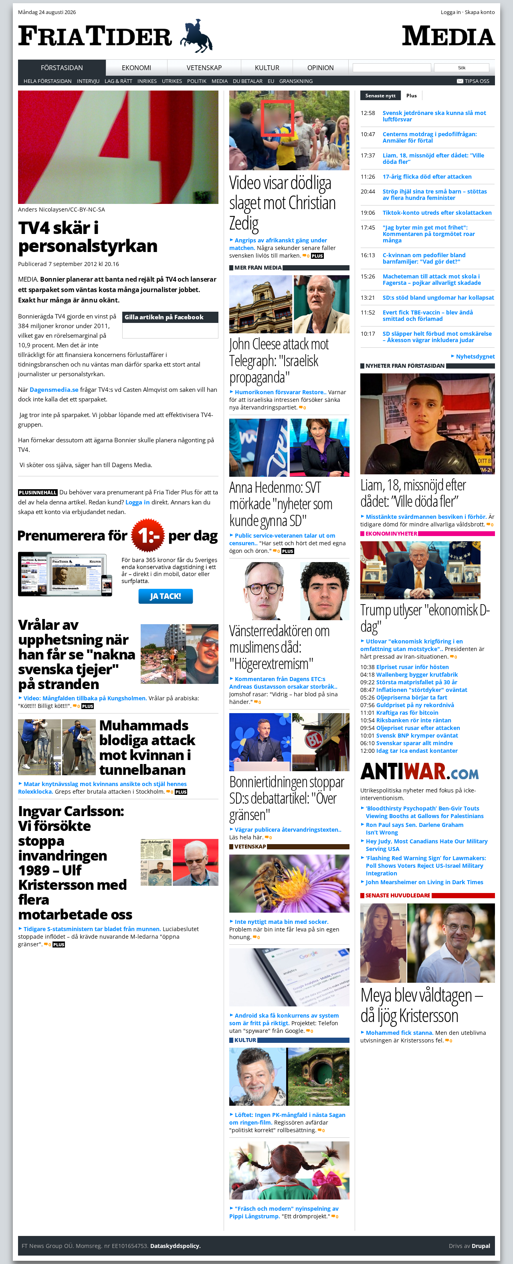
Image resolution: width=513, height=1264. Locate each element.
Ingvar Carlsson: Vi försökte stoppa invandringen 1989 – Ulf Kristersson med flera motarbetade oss (75, 862)
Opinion (320, 67)
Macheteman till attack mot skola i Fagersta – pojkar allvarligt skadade (432, 279)
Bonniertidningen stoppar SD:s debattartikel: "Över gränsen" (286, 797)
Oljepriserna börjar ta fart (411, 697)
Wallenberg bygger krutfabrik (417, 674)
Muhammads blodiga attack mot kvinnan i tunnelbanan (147, 746)
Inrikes (147, 81)
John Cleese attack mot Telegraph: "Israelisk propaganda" (279, 360)
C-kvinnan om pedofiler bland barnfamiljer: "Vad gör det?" (424, 258)
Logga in (137, 502)
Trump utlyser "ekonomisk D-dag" (425, 617)
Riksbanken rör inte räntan (413, 720)
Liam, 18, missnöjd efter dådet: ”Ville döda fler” (433, 158)
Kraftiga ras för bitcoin (407, 712)
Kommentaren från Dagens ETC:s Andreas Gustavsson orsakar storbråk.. (283, 682)
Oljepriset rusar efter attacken (418, 728)
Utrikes (172, 81)
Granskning (296, 81)
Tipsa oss (477, 81)
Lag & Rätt (118, 81)
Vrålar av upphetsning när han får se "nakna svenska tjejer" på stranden (76, 654)
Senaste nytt (383, 96)
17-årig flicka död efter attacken (427, 176)
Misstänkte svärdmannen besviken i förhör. (426, 516)
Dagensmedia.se (54, 389)
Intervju (88, 81)
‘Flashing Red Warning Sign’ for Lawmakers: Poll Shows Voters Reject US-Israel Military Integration (426, 865)
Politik (196, 81)
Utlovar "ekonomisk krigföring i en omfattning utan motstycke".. (411, 645)
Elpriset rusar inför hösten (412, 667)
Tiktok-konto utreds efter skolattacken (437, 212)
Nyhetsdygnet (475, 356)
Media (220, 81)
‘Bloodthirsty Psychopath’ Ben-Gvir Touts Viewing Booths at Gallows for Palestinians (425, 812)
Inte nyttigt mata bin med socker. (282, 921)
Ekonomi (136, 67)
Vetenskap (204, 67)
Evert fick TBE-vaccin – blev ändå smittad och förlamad (428, 315)
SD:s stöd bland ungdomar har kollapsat (438, 297)
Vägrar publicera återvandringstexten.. (288, 829)
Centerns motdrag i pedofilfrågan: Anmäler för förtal (430, 137)
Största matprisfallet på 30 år (416, 682)
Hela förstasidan (48, 81)
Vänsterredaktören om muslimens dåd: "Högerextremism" (279, 646)
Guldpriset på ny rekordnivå (415, 705)
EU (271, 81)
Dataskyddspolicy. (175, 1246)
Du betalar (248, 81)
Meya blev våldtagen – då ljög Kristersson (421, 1004)
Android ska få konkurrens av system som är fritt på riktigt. (284, 1019)
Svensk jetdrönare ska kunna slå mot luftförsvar (434, 116)
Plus (411, 96)
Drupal (481, 1246)
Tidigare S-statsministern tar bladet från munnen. (92, 929)
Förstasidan (62, 67)
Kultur (267, 67)
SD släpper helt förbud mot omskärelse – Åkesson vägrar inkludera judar (437, 337)
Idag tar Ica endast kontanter (417, 750)
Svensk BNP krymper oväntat (417, 735)
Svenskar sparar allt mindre (414, 743)
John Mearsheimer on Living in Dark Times (424, 882)
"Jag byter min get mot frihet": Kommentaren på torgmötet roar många (429, 234)
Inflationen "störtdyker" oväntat (421, 689)
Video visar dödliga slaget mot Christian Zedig (282, 202)
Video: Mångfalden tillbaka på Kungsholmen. (85, 698)
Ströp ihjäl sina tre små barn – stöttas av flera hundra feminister (435, 194)
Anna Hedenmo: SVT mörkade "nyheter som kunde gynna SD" (280, 503)
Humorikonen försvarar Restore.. (281, 392)
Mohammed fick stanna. (400, 1032)
